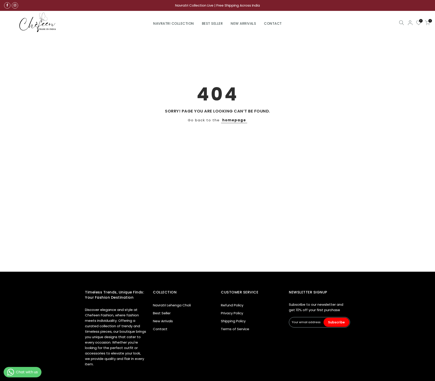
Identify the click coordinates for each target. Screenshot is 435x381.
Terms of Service (235, 329)
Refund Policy (232, 305)
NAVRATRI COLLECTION (173, 23)
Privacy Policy (232, 313)
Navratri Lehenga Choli (172, 305)
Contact (160, 329)
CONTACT (273, 23)
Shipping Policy (233, 321)
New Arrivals (163, 321)
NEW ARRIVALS (243, 23)
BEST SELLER (212, 23)
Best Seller (162, 313)
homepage (234, 120)
